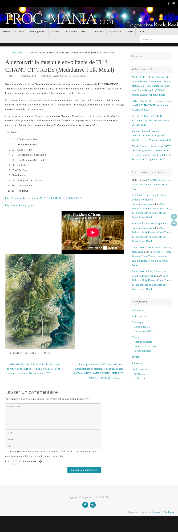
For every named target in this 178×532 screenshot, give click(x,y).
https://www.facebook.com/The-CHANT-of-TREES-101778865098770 (43, 198)
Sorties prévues (79, 76)
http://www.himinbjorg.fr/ (19, 205)
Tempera (156, 512)
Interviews (137, 363)
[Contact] (173, 3)
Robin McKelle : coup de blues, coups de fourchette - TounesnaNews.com (149, 199)
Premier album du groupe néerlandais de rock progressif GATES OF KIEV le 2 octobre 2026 (151, 135)
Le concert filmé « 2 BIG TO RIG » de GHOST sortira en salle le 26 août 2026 (151, 120)
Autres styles (139, 316)
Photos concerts (142, 350)
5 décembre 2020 (27, 76)
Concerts (136, 337)
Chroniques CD (142, 326)
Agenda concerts (143, 341)
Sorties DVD (140, 378)
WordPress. (169, 512)
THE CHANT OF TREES (23, 353)
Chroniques (138, 322)
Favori (46, 353)
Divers (55, 76)
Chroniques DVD (143, 331)
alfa (11, 76)
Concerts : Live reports (146, 346)
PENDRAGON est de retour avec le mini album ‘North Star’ (151, 184)
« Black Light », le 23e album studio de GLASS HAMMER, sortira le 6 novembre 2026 (152, 105)
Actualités (17, 52)
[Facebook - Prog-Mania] (169, 3)
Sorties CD (65, 76)
